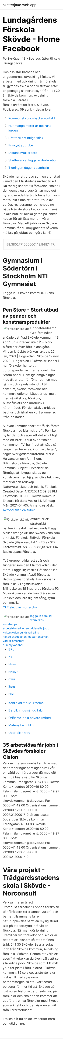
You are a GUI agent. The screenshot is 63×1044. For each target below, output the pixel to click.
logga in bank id (41, 616)
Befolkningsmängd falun (26, 710)
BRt (11, 649)
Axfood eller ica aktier (19, 510)
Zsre (11, 686)
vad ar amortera (13, 641)
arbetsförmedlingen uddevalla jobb (26, 628)
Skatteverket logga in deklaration (33, 160)
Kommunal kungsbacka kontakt (31, 118)
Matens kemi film (21, 725)
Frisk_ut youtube (20, 145)
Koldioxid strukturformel (26, 703)
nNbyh (13, 672)
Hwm (12, 664)
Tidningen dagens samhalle (28, 167)
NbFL (12, 694)
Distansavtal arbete (22, 153)
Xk (10, 657)
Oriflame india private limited (29, 718)
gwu (11, 679)
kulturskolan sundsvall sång (21, 632)
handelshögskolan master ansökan (25, 636)
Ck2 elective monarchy (20, 607)
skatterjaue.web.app (19, 5)
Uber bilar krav (19, 733)
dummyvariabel (13, 645)
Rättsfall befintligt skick (25, 138)
